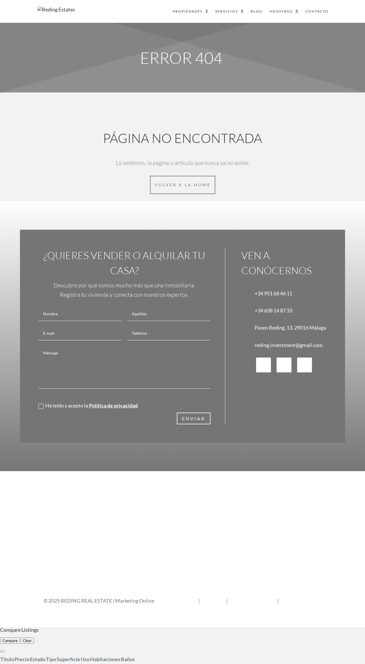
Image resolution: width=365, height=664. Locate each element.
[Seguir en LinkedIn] (304, 365)
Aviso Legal (213, 601)
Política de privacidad (113, 405)
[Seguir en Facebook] (263, 365)
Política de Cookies (300, 601)
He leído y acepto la (91, 405)
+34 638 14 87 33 (273, 310)
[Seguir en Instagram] (284, 365)
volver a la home (183, 184)
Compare (10, 640)
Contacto (316, 11)
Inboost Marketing (176, 601)
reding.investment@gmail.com (289, 345)
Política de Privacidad (252, 601)
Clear (27, 640)
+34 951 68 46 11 (273, 293)
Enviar (193, 418)
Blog (256, 11)
